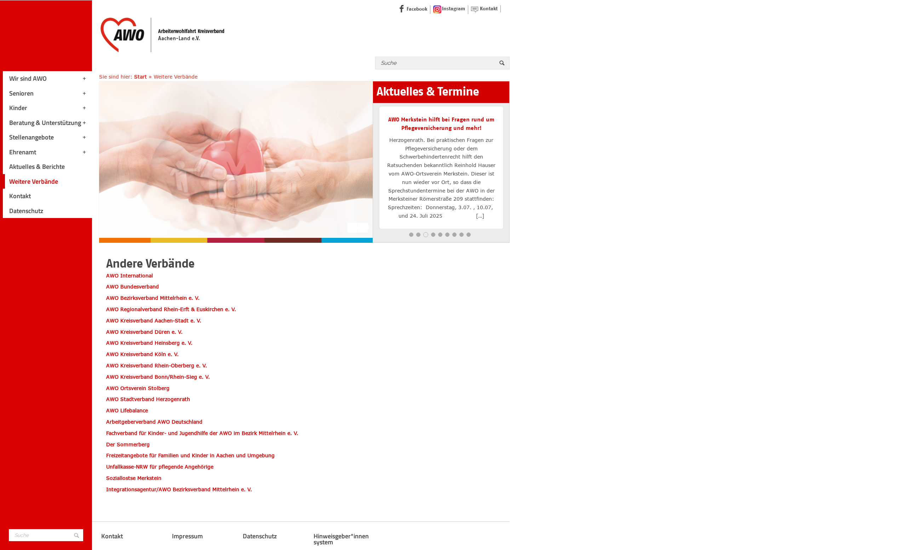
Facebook (417, 9)
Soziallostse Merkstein (133, 478)
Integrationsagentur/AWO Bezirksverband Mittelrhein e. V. (179, 489)
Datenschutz (26, 211)
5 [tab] (440, 235)
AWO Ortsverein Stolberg (138, 388)
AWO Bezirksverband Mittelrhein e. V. (153, 298)
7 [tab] (454, 235)
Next (363, 227)
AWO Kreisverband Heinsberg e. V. (149, 343)
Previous (352, 227)
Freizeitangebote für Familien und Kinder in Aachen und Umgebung (190, 455)
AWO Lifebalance (127, 410)
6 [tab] (447, 235)
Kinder (18, 108)
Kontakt (20, 196)
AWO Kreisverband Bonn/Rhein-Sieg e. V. (158, 377)
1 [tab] (411, 235)
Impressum (187, 536)
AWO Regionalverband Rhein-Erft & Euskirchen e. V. (171, 309)
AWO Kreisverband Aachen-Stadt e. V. (155, 320)
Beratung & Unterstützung (45, 122)
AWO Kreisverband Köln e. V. (142, 354)
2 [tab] (418, 235)
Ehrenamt (22, 152)
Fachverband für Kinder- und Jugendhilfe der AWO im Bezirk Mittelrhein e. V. (202, 433)
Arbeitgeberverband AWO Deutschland (154, 422)
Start (140, 77)
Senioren (21, 93)
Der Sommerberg (128, 444)
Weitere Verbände (33, 181)
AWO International (129, 276)
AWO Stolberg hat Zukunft (441, 119)
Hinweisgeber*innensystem (341, 539)
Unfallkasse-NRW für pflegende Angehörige (159, 467)
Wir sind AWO (28, 78)
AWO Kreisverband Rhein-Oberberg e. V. (156, 365)
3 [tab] (425, 235)
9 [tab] (468, 235)
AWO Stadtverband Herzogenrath (148, 399)
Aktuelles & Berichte (37, 166)
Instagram (453, 8)
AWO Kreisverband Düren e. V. (144, 332)
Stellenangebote (31, 137)
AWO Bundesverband (132, 286)
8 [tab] (461, 235)
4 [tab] (432, 234)
